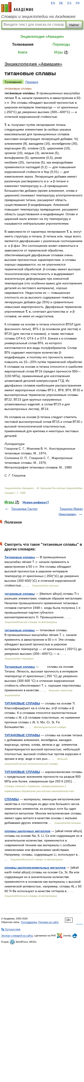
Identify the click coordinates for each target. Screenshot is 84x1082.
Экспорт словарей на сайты (17, 935)
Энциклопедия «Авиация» (42, 37)
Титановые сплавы (19, 557)
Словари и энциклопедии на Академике (38, 16)
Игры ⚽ (61, 52)
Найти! (74, 25)
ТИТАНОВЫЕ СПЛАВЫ (22, 703)
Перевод (31, 82)
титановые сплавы (19, 593)
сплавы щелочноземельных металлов (35, 867)
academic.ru (17, 7)
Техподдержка (29, 922)
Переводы (61, 44)
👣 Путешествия (10, 929)
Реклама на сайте (48, 922)
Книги (22, 52)
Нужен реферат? (36, 502)
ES (69, 3)
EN (53, 3)
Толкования (22, 44)
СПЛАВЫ (11, 799)
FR (78, 3)
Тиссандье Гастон (24, 509)
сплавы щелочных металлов (27, 831)
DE (61, 3)
